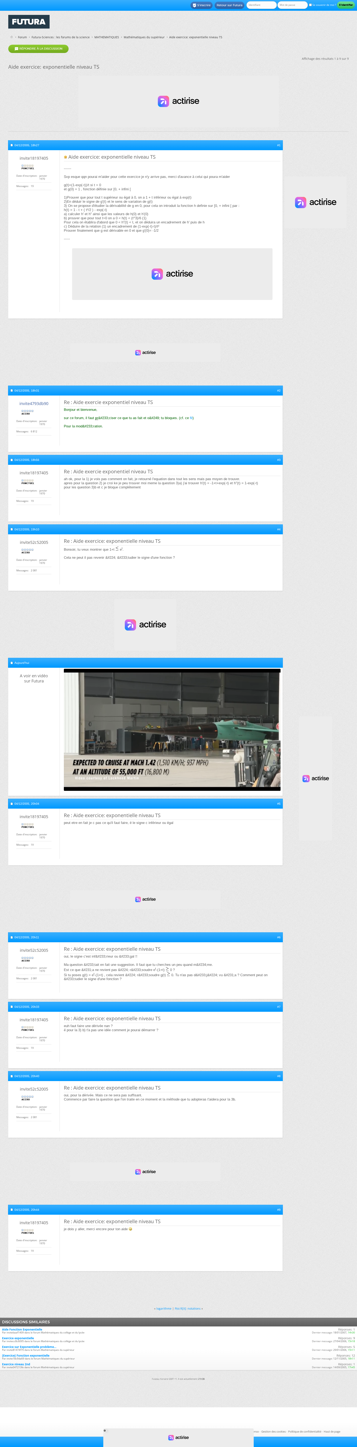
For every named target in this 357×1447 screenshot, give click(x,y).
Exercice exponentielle (18, 1338)
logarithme (163, 1308)
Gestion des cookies (273, 1431)
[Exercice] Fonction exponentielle (25, 1355)
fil (191, 418)
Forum (22, 37)
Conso (255, 1431)
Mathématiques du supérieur (144, 37)
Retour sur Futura (229, 5)
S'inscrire (202, 5)
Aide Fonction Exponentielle (22, 1329)
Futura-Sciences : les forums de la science (61, 37)
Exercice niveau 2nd (16, 1364)
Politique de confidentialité (304, 1431)
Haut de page (332, 1431)
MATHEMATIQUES (106, 37)
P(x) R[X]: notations (188, 1308)
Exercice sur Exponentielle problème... (29, 1347)
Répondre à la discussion (38, 49)
